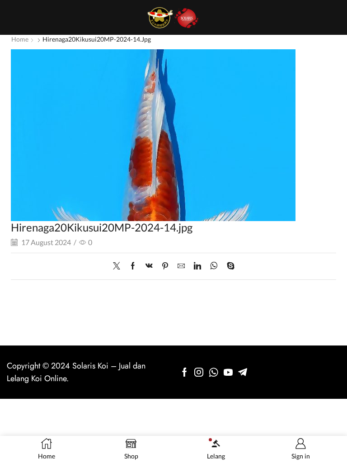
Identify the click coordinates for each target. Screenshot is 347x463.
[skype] (228, 266)
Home (19, 39)
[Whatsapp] (213, 372)
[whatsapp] (214, 266)
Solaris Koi (90, 366)
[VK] (149, 266)
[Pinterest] (165, 266)
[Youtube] (228, 372)
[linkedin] (197, 266)
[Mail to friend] (181, 266)
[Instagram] (198, 372)
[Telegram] (242, 372)
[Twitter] (119, 266)
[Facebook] (133, 266)
